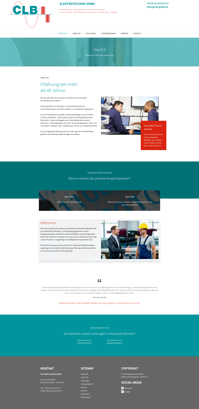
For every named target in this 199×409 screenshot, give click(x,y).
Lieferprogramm (87, 384)
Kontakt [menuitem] (137, 33)
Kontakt (84, 390)
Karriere (84, 387)
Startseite (84, 374)
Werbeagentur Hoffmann (138, 377)
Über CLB (84, 377)
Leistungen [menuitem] (91, 33)
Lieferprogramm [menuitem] (108, 33)
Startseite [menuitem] (62, 33)
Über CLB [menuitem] (76, 33)
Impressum (85, 394)
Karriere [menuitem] (124, 33)
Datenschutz (86, 397)
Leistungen (85, 380)
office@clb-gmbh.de (157, 6)
